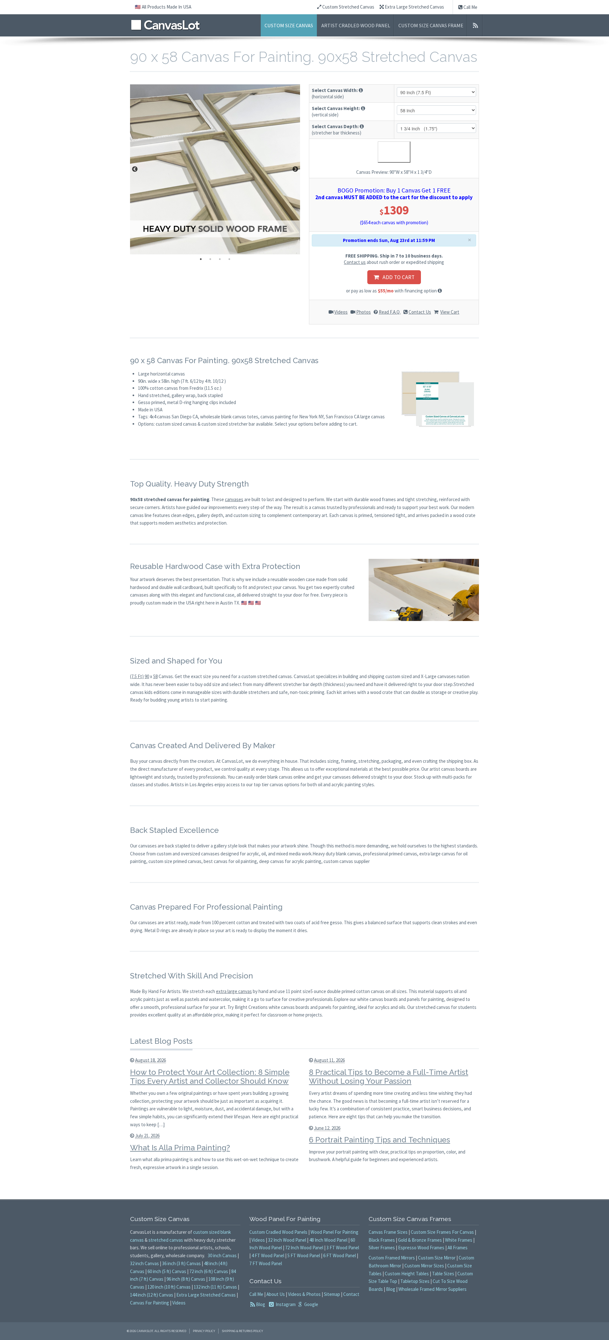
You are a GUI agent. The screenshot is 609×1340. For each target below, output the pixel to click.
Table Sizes (443, 1274)
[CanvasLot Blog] (475, 25)
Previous (135, 169)
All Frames (458, 1248)
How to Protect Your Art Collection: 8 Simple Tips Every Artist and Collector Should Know (210, 1077)
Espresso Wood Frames (421, 1248)
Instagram (285, 1304)
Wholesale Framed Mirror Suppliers (432, 1289)
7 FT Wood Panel (265, 1263)
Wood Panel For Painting (334, 1232)
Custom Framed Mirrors (392, 1258)
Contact (351, 1294)
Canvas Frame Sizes (388, 1232)
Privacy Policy (204, 1331)
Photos (363, 312)
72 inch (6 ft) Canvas (208, 1271)
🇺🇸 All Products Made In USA (163, 7)
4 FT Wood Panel (268, 1255)
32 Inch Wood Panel (287, 1240)
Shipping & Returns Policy (242, 1331)
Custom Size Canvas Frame (430, 25)
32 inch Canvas (144, 1263)
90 (147, 676)
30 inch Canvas (222, 1255)
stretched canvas (165, 1240)
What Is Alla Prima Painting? (180, 1147)
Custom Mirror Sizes (424, 1266)
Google (310, 1304)
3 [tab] (220, 259)
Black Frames (382, 1240)
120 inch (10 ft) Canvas (169, 1287)
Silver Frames (382, 1248)
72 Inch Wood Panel (304, 1248)
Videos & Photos (304, 1294)
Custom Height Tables (407, 1274)
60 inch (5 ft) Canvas (166, 1271)
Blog (260, 1304)
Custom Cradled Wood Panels (278, 1232)
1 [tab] (201, 259)
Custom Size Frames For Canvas (442, 1232)
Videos (341, 312)
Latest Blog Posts (161, 1041)
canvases (234, 499)
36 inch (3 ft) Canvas (181, 1263)
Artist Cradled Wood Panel (355, 25)
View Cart (449, 312)
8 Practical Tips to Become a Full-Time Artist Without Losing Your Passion (388, 1077)
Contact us (355, 262)
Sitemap (332, 1294)
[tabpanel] (215, 169)
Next (295, 169)
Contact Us (420, 312)
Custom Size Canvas (289, 25)
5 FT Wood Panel (303, 1255)
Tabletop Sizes (414, 1281)
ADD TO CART (397, 277)
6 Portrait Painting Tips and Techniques (379, 1139)
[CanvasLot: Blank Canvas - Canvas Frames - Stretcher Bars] (165, 25)
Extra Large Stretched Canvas (414, 7)
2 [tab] (210, 259)
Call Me (469, 7)
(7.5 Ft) (137, 676)
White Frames (458, 1240)
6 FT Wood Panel (339, 1255)
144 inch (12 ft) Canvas (151, 1295)
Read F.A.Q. (390, 312)
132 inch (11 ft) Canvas (215, 1287)
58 (155, 676)
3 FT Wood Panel (342, 1248)
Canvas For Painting (149, 1303)
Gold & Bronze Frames (420, 1240)
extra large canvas (234, 991)
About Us (275, 1294)
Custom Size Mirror (436, 1258)
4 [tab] (229, 259)
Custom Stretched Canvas (347, 7)
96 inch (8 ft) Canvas (186, 1279)
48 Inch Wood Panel (328, 1240)
